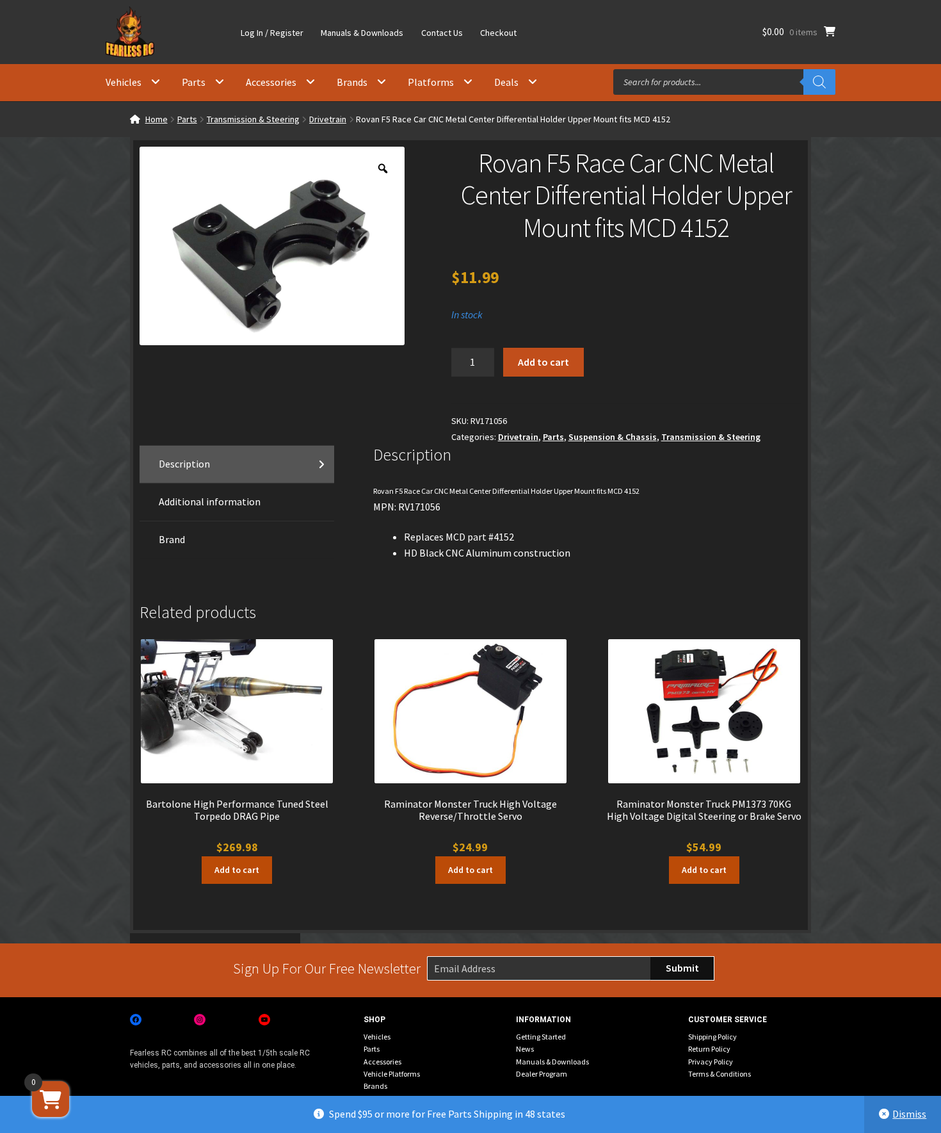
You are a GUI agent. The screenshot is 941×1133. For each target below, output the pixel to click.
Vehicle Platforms (392, 1074)
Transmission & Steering (253, 119)
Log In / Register (272, 32)
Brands (352, 82)
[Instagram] (199, 1019)
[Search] (819, 82)
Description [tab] (184, 463)
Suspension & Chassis (612, 437)
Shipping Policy (712, 1036)
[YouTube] (264, 1019)
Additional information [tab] (210, 501)
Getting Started (541, 1036)
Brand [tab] (172, 539)
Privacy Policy (710, 1061)
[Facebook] (135, 1019)
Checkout (498, 32)
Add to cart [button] (236, 870)
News (525, 1049)
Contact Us (442, 32)
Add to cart (543, 361)
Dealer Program (541, 1074)
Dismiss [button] (909, 1113)
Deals (506, 82)
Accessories (271, 82)
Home (156, 119)
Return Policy (709, 1049)
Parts (193, 82)
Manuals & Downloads (362, 32)
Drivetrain (327, 119)
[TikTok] (328, 1019)
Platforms (431, 82)
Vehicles (123, 82)
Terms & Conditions (719, 1074)
